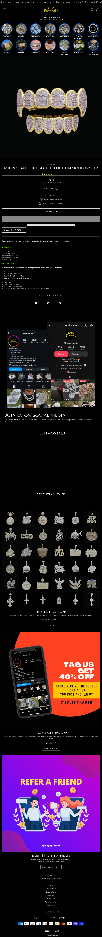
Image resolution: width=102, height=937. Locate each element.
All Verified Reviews (51, 888)
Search (51, 882)
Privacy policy (51, 898)
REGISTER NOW (51, 867)
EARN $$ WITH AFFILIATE (51, 878)
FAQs (51, 885)
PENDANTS (51, 625)
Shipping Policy (51, 892)
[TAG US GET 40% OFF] (51, 680)
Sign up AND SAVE (50, 912)
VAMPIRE (51, 164)
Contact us (51, 905)
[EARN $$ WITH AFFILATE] (51, 803)
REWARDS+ (51, 875)
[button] (47, 174)
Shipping (43, 182)
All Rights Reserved (51, 935)
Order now (51, 748)
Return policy (51, 895)
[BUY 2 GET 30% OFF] (51, 559)
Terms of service (51, 902)
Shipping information (50, 295)
